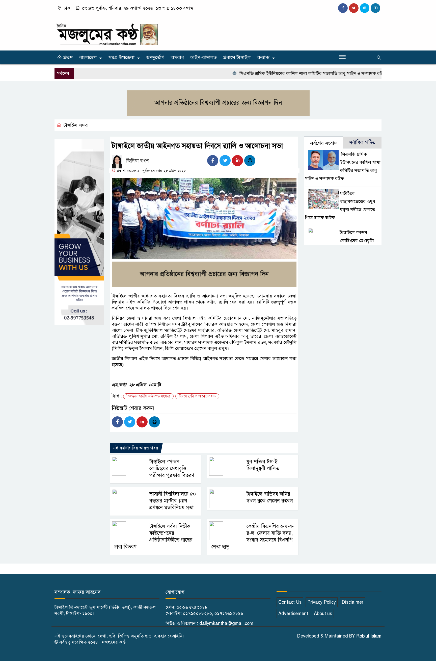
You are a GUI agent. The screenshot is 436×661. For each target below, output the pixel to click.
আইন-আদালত (203, 57)
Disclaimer (352, 602)
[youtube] (375, 8)
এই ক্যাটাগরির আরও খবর (135, 448)
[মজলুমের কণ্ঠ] (106, 32)
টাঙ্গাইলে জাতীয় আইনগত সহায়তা (148, 396)
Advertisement (293, 613)
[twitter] (354, 8)
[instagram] (364, 8)
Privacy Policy (321, 602)
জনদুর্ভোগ (155, 57)
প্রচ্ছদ (67, 57)
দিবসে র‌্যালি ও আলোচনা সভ (197, 396)
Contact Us (290, 602)
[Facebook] (212, 160)
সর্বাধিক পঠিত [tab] (362, 142)
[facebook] (343, 8)
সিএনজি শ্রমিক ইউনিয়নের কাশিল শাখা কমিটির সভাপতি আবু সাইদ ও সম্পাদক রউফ (298, 73)
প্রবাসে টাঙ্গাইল (237, 57)
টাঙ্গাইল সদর (75, 125)
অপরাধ (177, 57)
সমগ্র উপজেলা (121, 57)
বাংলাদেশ (88, 57)
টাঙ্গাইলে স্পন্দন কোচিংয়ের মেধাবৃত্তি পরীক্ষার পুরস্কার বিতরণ (171, 468)
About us (323, 613)
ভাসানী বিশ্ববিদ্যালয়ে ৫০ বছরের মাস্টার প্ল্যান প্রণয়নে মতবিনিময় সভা (172, 501)
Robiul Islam (369, 636)
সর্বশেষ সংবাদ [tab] (323, 143)
